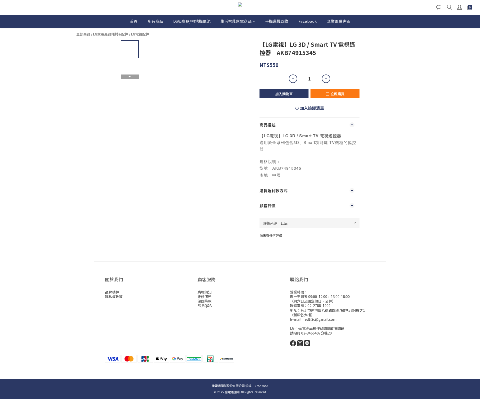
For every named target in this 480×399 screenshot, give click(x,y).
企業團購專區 (338, 21)
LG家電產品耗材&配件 (110, 34)
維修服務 (205, 296)
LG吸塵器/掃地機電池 (192, 21)
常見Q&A (205, 305)
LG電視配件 (140, 34)
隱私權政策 (113, 296)
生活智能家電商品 (236, 21)
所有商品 (155, 21)
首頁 (134, 21)
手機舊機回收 (276, 21)
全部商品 (83, 34)
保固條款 (205, 301)
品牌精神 (112, 292)
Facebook (307, 21)
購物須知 (205, 292)
